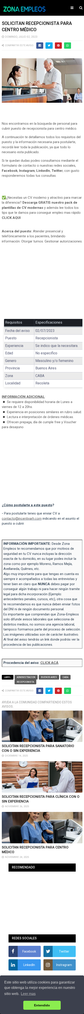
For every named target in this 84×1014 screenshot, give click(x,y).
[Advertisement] (42, 280)
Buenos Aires (49, 677)
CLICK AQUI (11, 218)
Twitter (57, 171)
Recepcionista (25, 682)
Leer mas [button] (28, 994)
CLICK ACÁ (49, 663)
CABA (65, 677)
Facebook (9, 171)
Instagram (27, 171)
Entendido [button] (42, 1005)
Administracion (26, 677)
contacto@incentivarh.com (22, 519)
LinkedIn (43, 171)
